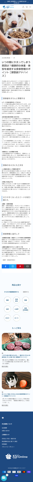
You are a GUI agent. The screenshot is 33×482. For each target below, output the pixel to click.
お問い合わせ (6, 431)
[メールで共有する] (27, 266)
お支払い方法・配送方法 (9, 438)
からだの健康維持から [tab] (11, 292)
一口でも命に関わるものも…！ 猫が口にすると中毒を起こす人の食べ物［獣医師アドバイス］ (16, 356)
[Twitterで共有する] (12, 266)
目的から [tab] (26, 292)
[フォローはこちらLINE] (3, 418)
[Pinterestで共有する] (20, 266)
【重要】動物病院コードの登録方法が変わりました (16, 2)
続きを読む (5, 366)
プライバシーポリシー (8, 447)
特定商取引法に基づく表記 (9, 441)
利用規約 (4, 444)
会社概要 (4, 428)
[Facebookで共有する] (5, 266)
